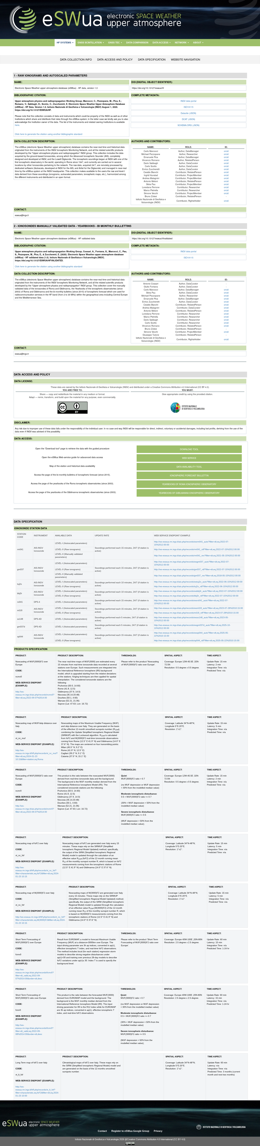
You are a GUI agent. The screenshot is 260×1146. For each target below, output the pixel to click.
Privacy (158, 1131)
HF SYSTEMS (64, 42)
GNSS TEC (114, 42)
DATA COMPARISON (137, 42)
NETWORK (181, 42)
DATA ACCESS (160, 42)
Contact (102, 1131)
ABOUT (197, 42)
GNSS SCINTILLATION (90, 42)
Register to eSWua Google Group (130, 1131)
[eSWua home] (130, 19)
